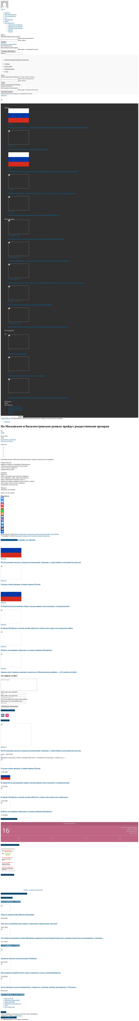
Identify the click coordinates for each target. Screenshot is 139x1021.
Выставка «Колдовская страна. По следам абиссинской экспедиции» (36, 239)
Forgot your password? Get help (10, 84)
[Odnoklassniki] (69, 513)
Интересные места (10, 14)
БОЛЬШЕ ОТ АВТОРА (26, 540)
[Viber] (69, 519)
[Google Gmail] (69, 507)
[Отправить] (69, 531)
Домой (3, 418)
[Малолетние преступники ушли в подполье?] (18, 370)
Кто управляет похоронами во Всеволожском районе (30, 305)
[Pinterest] (69, 504)
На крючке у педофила (17, 354)
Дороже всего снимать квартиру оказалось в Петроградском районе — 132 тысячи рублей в (39, 672)
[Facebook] (69, 498)
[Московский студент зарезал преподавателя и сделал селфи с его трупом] (18, 392)
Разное (10, 31)
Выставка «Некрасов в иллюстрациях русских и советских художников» (38, 327)
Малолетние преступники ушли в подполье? (26, 376)
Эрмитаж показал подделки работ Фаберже (19, 958)
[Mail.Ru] (69, 525)
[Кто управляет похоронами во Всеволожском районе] (18, 299)
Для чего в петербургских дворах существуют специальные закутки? (29, 924)
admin (2, 433)
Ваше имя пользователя (25, 38)
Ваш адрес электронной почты (28, 49)
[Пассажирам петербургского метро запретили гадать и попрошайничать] (5, 969)
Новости (7, 13)
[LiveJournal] (69, 528)
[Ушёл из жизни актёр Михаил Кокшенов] (5, 911)
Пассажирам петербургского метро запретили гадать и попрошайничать (31, 973)
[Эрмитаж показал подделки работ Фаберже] (5, 954)
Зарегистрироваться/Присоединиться (17, 60)
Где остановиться (10, 16)
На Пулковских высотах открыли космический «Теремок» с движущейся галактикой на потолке (48, 127)
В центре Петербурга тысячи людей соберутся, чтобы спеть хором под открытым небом (37, 628)
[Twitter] (69, 501)
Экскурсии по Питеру (15, 25)
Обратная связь (9, 69)
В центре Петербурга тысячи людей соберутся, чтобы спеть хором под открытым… (42, 193)
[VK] (69, 516)
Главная (7, 64)
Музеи (7, 21)
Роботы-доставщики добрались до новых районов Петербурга (34, 215)
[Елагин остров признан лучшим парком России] (18, 144)
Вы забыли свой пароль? (9, 44)
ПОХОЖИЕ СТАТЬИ (9, 540)
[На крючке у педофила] (18, 348)
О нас (6, 71)
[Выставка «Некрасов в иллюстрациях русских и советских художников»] (18, 321)
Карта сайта (8, 66)
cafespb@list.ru (18, 1015)
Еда (6, 18)
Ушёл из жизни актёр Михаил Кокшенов (17, 915)
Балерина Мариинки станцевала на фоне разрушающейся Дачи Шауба (36, 534)
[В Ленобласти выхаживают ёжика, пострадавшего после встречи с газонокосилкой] (18, 166)
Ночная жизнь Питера (15, 28)
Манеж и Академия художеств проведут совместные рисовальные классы (38, 261)
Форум (10, 30)
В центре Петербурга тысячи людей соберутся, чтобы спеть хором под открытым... (35, 797)
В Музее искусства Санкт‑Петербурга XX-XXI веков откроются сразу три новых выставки (45, 283)
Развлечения (9, 19)
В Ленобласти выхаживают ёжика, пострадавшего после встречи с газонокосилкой (42, 171)
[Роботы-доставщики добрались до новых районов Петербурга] (18, 210)
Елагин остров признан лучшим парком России (28, 149)
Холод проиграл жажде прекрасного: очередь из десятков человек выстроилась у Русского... (39, 987)
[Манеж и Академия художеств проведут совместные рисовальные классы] (18, 255)
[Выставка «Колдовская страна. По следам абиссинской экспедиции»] (18, 233)
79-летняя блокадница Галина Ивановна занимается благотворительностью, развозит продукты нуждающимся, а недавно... (52, 938)
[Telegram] (69, 522)
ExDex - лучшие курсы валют (33, 890)
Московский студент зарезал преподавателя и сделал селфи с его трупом (38, 398)
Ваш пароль (22, 40)
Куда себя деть (9, 23)
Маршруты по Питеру (15, 26)
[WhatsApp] (69, 510)
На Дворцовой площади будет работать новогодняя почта (31, 536)
